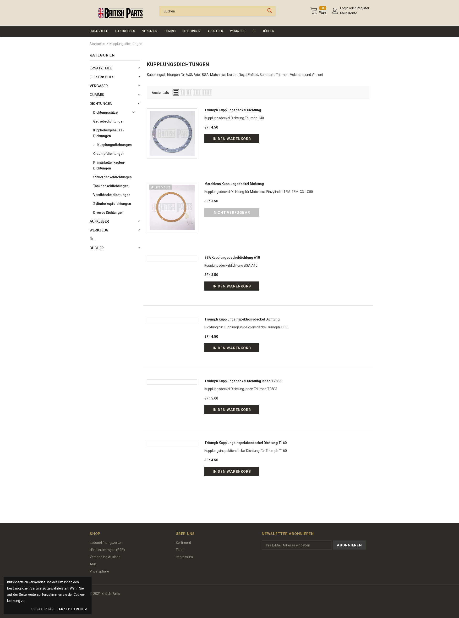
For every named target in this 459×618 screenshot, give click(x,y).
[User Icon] (335, 11)
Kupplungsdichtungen (125, 44)
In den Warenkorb (232, 139)
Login (344, 8)
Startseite (97, 44)
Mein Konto (348, 13)
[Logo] (121, 13)
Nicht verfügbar (232, 212)
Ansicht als (160, 93)
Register (363, 8)
